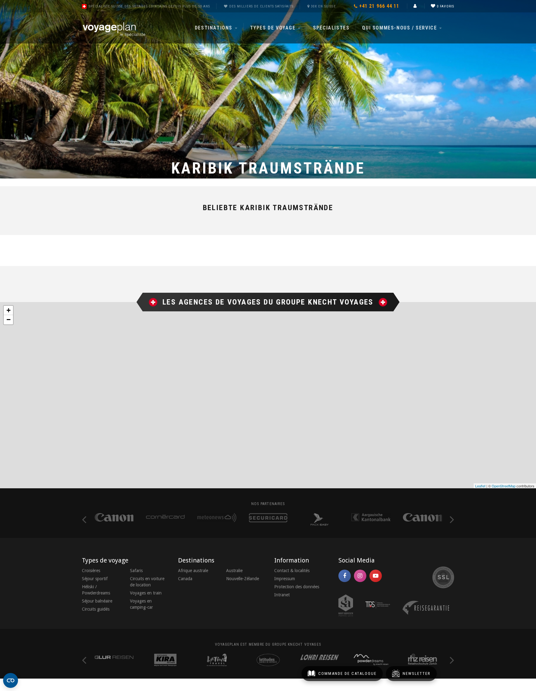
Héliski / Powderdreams (96, 589)
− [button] (9, 319)
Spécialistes (331, 28)
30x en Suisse (323, 6)
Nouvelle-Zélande (242, 578)
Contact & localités (292, 570)
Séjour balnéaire (97, 600)
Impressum (284, 578)
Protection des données (296, 586)
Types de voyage (273, 28)
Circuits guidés (95, 609)
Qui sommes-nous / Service (400, 28)
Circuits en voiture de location (147, 581)
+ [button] (9, 310)
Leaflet (480, 485)
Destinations (214, 28)
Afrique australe (193, 570)
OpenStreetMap (504, 485)
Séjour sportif (95, 578)
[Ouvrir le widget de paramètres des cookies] (10, 680)
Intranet (282, 594)
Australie (234, 570)
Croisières (91, 570)
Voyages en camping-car (141, 604)
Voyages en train (146, 592)
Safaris (136, 570)
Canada (185, 578)
